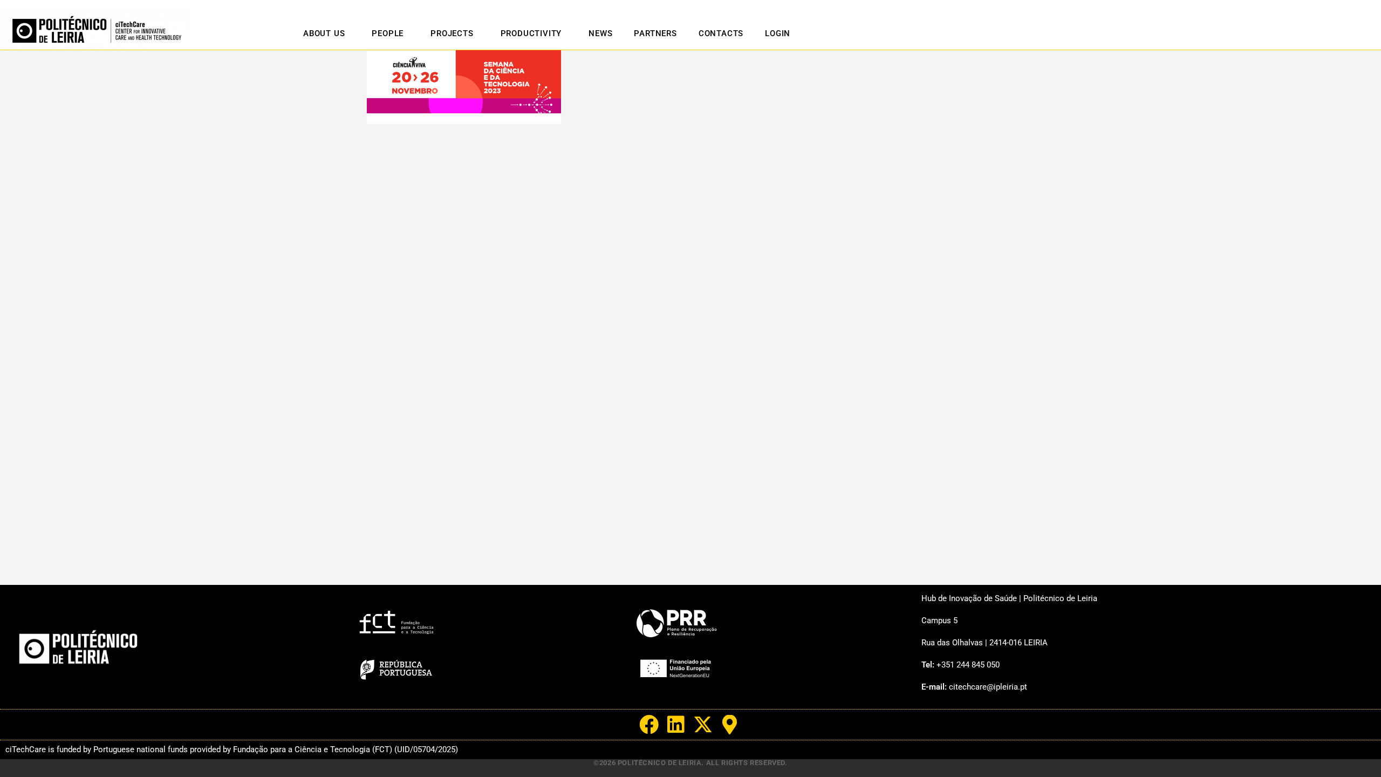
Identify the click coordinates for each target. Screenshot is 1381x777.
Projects (451, 33)
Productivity (531, 33)
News (600, 33)
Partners (655, 33)
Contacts (721, 33)
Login (777, 33)
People (388, 33)
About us (324, 33)
